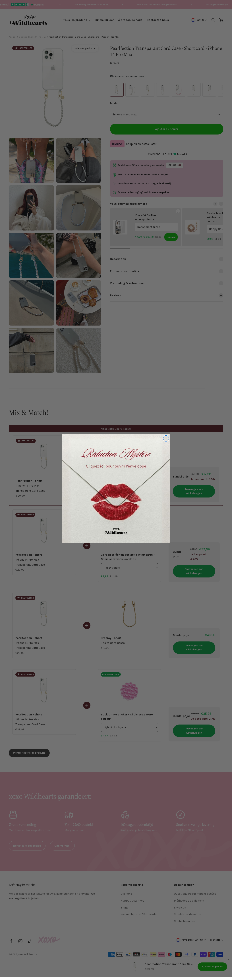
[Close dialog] (166, 438)
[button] (116, 488)
